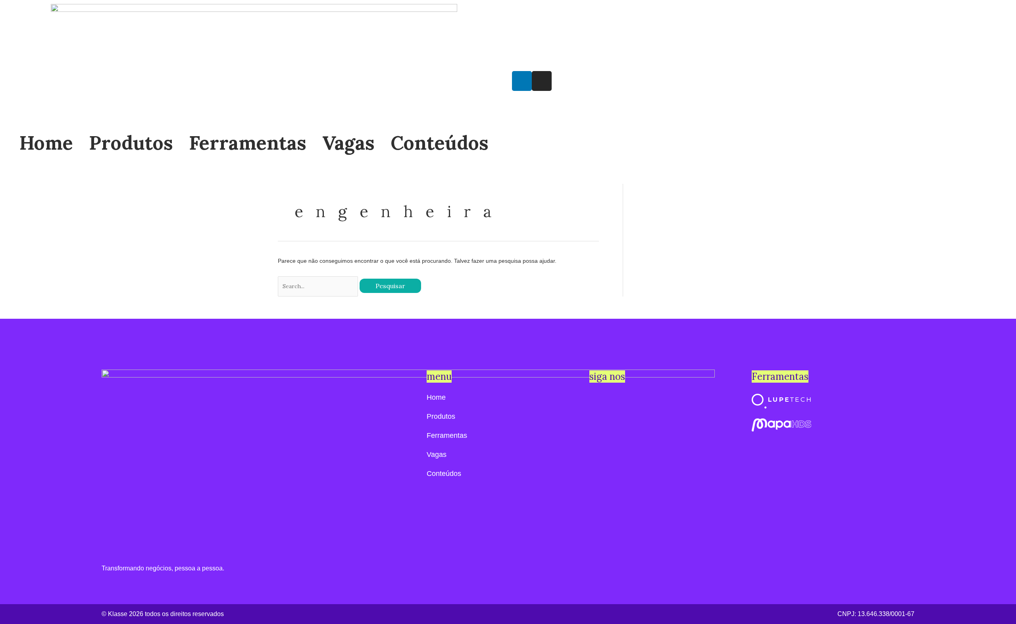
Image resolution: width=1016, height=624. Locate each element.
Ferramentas (247, 143)
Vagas (348, 143)
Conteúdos (440, 143)
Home (46, 143)
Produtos (131, 143)
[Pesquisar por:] (319, 286)
